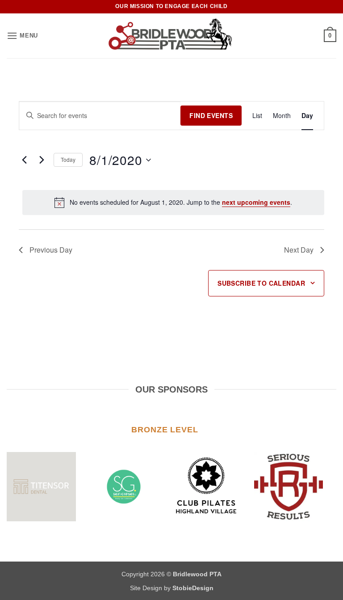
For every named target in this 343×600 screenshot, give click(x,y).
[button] (22, 35)
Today (68, 159)
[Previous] (25, 486)
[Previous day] (24, 160)
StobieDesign (192, 588)
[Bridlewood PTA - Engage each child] (171, 35)
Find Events (211, 115)
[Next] (318, 486)
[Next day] (41, 160)
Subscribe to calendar (261, 283)
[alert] (173, 202)
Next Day (299, 250)
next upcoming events (256, 202)
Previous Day (50, 250)
